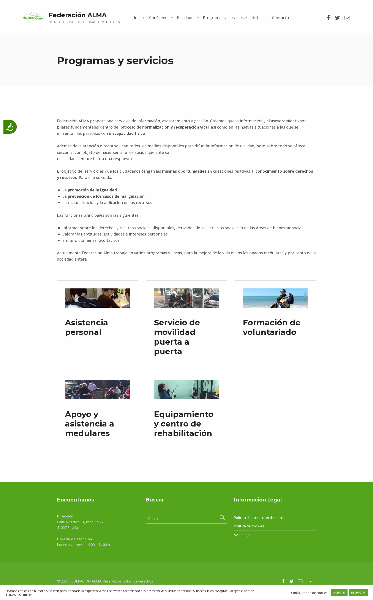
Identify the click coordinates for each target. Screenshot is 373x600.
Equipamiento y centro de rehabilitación (183, 423)
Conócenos (159, 17)
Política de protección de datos (259, 517)
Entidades (186, 17)
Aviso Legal (243, 534)
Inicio (139, 17)
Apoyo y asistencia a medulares (89, 423)
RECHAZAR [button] (358, 592)
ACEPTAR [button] (339, 592)
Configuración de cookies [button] (309, 593)
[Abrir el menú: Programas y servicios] (246, 17)
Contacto (280, 17)
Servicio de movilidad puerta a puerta (177, 337)
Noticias (259, 17)
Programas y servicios (223, 17)
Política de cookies (249, 526)
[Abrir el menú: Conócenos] (172, 17)
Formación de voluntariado (271, 327)
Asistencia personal (86, 327)
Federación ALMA (78, 15)
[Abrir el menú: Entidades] (198, 17)
